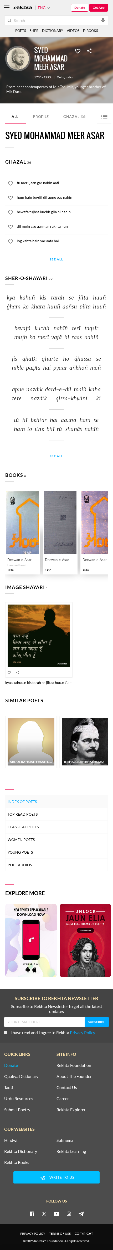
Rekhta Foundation (73, 1065)
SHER (34, 30)
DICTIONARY (52, 30)
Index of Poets (22, 801)
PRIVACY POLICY (32, 1233)
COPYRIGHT (84, 1233)
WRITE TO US (61, 1177)
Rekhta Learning (71, 1151)
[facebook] (32, 1213)
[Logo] (23, 8)
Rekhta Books (16, 1162)
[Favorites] (78, 50)
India (69, 77)
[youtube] (56, 1213)
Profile (41, 116)
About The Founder (74, 1076)
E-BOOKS (90, 30)
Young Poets (20, 852)
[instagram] (69, 1213)
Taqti (8, 1087)
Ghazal (74, 116)
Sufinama (64, 1140)
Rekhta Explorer (71, 1110)
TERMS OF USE (60, 1233)
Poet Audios (20, 865)
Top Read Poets (23, 814)
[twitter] (44, 1213)
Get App (99, 7)
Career (62, 1098)
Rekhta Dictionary (20, 1151)
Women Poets (21, 839)
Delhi (60, 77)
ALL (15, 116)
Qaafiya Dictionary (21, 1076)
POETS (20, 30)
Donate (79, 7)
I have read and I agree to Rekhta (53, 1032)
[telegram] (81, 1213)
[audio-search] (103, 20)
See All (56, 259)
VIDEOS (73, 30)
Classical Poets (23, 827)
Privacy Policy (82, 1032)
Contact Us (66, 1087)
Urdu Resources (18, 1098)
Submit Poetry (17, 1110)
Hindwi (10, 1140)
